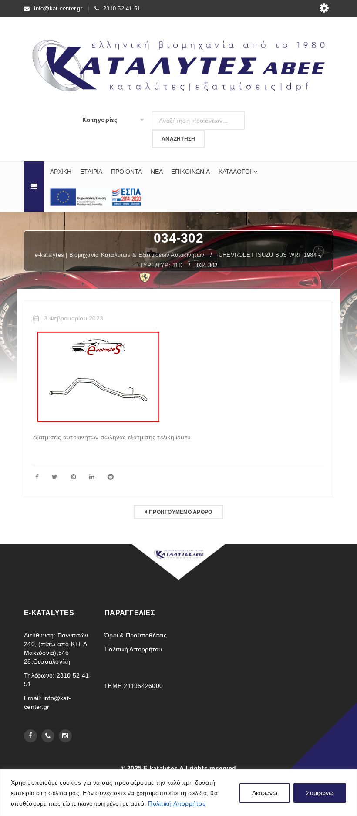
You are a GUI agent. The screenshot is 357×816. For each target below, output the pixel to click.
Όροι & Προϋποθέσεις (135, 635)
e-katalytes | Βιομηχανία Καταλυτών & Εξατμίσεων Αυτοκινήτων (119, 255)
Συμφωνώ (319, 792)
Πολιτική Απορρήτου (177, 803)
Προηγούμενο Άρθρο (180, 512)
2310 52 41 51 (121, 8)
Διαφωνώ (264, 792)
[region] (178, 792)
